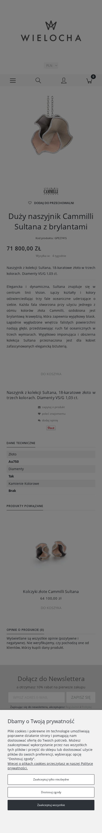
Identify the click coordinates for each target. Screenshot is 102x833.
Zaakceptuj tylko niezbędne (51, 779)
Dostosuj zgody (51, 792)
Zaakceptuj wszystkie (51, 805)
